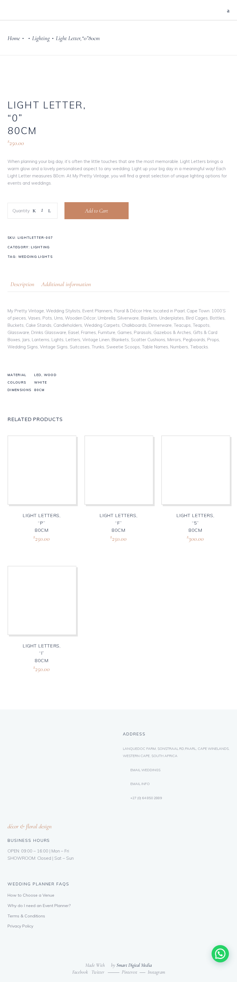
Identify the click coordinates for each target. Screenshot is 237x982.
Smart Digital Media (134, 965)
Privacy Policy (20, 926)
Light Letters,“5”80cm (195, 522)
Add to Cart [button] (30, 545)
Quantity (21, 210)
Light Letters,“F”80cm (118, 522)
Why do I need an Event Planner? (39, 905)
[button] (220, 953)
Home (14, 38)
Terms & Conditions (26, 916)
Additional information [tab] (66, 284)
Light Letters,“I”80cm (42, 653)
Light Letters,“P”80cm (42, 522)
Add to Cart (96, 210)
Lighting (41, 38)
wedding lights (35, 257)
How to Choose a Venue (31, 895)
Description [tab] (22, 284)
